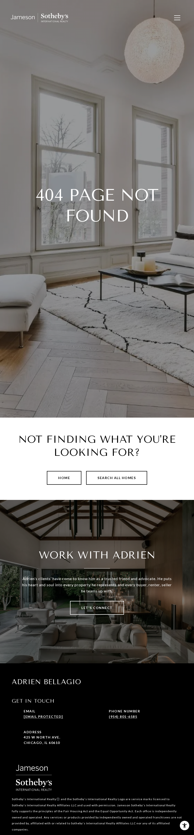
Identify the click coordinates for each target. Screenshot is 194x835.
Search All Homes (116, 478)
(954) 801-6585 (123, 717)
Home (64, 478)
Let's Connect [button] (97, 608)
